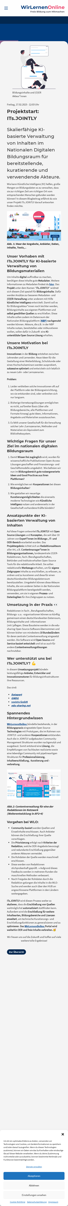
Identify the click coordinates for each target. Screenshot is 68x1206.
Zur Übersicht (16, 952)
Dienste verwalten (34, 1166)
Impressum (53, 1202)
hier (51, 284)
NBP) (44, 320)
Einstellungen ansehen (34, 1195)
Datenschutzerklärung (37, 1202)
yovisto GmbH (19, 701)
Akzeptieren (34, 1176)
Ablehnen (34, 1185)
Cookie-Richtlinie (17, 1202)
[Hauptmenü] (6, 8)
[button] (63, 1134)
